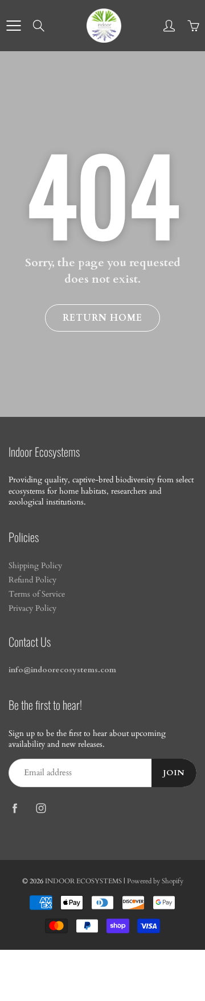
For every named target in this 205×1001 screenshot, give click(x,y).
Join (174, 773)
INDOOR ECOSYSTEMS (83, 881)
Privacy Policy (32, 608)
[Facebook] (14, 808)
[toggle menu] (13, 25)
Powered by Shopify (155, 881)
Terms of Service (37, 594)
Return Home (102, 318)
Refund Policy (32, 580)
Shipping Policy (35, 566)
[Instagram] (41, 808)
